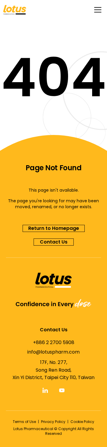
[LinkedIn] (45, 390)
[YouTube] (61, 390)
